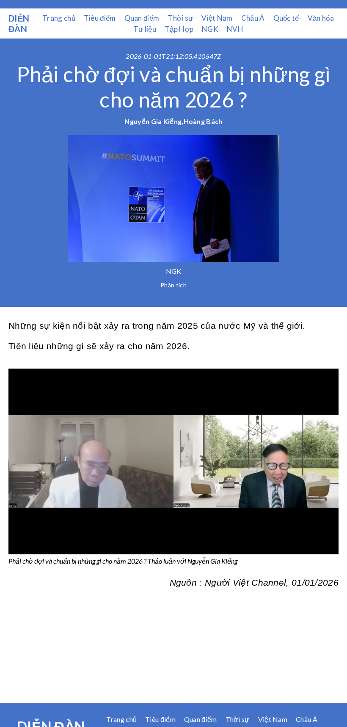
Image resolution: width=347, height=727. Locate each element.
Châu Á (253, 18)
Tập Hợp (179, 29)
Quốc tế (286, 18)
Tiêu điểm (100, 18)
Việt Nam (216, 18)
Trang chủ (58, 18)
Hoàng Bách (203, 121)
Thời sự (180, 18)
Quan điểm (142, 18)
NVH (235, 29)
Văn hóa (321, 18)
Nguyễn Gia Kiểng (153, 121)
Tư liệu (144, 29)
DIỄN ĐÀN (18, 23)
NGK (210, 29)
